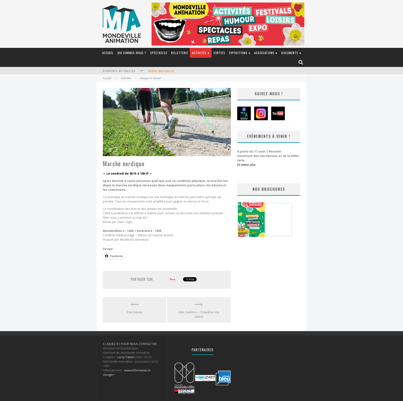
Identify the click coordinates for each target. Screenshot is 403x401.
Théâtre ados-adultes (161, 71)
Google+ (109, 375)
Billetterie (179, 52)
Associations (264, 52)
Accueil (108, 52)
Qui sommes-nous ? (131, 52)
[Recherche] (301, 62)
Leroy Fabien (126, 357)
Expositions (238, 52)
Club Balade (134, 312)
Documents (289, 52)
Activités (199, 52)
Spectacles (158, 52)
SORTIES (219, 52)
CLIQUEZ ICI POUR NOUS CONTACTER (130, 344)
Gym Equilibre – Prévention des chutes (199, 314)
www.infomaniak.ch (137, 370)
